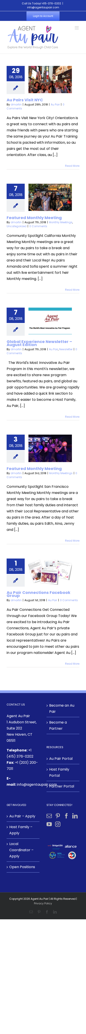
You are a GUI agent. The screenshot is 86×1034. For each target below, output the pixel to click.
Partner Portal (61, 786)
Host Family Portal (59, 772)
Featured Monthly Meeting (34, 217)
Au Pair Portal (61, 758)
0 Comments (38, 226)
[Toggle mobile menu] (77, 27)
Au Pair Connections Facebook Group (38, 594)
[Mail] (49, 815)
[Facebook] (66, 815)
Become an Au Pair (61, 708)
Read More (72, 166)
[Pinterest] (57, 815)
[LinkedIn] (75, 815)
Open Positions (22, 866)
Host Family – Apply (20, 830)
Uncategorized (16, 226)
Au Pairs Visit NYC (25, 100)
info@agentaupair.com (43, 7)
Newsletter (66, 349)
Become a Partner (58, 725)
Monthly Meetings (60, 222)
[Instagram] (57, 824)
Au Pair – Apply (22, 816)
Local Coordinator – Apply (21, 850)
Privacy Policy (43, 903)
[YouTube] (49, 824)
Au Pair (55, 104)
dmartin (16, 104)
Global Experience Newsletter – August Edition (39, 343)
